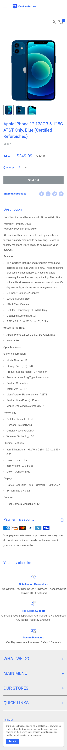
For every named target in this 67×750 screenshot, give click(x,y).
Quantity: (9, 167)
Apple (7, 144)
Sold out (33, 180)
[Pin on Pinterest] (48, 193)
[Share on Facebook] (41, 193)
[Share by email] (61, 193)
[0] (61, 22)
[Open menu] (5, 6)
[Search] (48, 14)
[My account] (53, 22)
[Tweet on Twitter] (54, 193)
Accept (12, 741)
